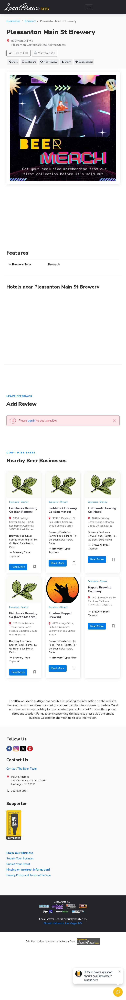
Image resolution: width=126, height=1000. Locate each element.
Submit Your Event (18, 864)
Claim (67, 61)
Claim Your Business (19, 853)
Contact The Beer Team (21, 769)
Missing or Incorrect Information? (28, 870)
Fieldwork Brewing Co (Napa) (102, 510)
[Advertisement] (63, 219)
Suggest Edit (85, 61)
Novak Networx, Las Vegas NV (63, 923)
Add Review (50, 61)
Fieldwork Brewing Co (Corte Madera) (23, 615)
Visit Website (46, 53)
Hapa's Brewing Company (99, 589)
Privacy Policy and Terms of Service (28, 875)
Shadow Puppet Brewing (60, 615)
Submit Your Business (20, 858)
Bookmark (30, 61)
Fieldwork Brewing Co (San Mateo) (63, 510)
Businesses (14, 502)
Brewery (24, 502)
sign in (31, 421)
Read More (18, 567)
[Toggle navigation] (89, 7)
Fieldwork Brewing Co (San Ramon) (23, 510)
